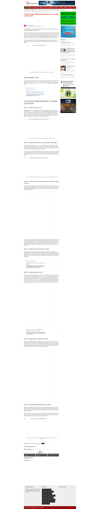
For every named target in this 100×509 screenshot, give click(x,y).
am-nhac (44, 489)
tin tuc (44, 503)
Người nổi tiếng (35, 7)
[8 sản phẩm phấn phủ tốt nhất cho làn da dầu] (32, 261)
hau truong (51, 491)
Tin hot (53, 501)
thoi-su (49, 501)
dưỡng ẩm (31, 111)
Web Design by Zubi (40, 507)
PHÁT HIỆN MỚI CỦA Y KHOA (65, 42)
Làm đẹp (56, 7)
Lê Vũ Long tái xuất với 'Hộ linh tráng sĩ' (67, 74)
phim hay (44, 499)
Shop (70, 7)
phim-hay (49, 499)
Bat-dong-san (45, 491)
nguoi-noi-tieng (51, 495)
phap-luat (51, 497)
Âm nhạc (29, 7)
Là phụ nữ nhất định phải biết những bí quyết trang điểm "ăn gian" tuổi (35, 92)
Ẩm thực (65, 7)
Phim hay (41, 7)
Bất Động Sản (51, 7)
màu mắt (39, 279)
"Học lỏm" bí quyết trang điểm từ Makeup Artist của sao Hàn (34, 330)
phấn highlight (32, 344)
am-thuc (49, 489)
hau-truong (45, 493)
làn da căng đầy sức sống (41, 83)
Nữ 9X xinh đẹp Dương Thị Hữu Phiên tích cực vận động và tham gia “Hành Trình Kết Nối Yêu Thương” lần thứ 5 (70, 50)
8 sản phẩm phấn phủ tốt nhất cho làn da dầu (35, 263)
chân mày (44, 276)
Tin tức (46, 7)
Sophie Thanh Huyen (31, 25)
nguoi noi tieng (45, 495)
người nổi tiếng (45, 497)
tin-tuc (48, 503)
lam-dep (49, 493)
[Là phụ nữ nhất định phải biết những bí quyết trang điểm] (32, 89)
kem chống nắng (38, 145)
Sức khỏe (61, 7)
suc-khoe (44, 501)
